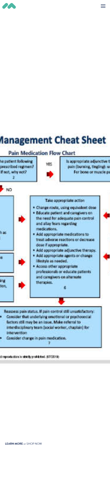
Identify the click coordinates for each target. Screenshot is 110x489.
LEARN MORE (14, 444)
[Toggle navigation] (103, 6)
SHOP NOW (34, 444)
